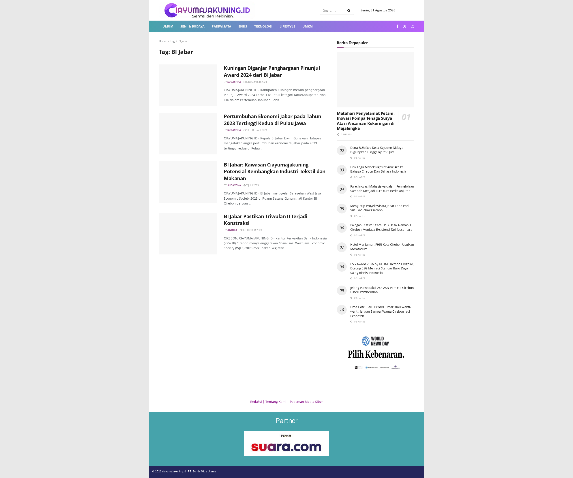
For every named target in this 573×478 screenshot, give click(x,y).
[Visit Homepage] (207, 10)
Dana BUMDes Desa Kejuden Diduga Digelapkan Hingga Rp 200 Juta (376, 149)
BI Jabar (183, 41)
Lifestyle (287, 26)
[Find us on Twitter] (404, 26)
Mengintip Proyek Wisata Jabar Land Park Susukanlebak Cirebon (379, 208)
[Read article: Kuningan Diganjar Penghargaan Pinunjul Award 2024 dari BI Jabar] (188, 85)
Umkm (307, 26)
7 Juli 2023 (252, 185)
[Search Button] (349, 10)
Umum (167, 26)
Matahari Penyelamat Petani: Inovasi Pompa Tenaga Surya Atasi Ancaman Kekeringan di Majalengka (365, 121)
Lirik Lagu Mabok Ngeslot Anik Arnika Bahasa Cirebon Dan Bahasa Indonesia (378, 169)
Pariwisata (221, 26)
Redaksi (256, 401)
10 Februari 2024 (256, 130)
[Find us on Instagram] (412, 26)
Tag (172, 41)
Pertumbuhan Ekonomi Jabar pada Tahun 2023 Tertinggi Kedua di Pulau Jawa (272, 119)
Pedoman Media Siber (306, 401)
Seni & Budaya (192, 26)
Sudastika (234, 81)
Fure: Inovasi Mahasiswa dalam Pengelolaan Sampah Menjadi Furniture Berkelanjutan (382, 188)
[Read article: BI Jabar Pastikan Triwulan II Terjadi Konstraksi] (188, 233)
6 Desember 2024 (256, 81)
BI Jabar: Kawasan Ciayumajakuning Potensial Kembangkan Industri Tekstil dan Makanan (274, 171)
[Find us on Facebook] (397, 26)
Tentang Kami (275, 401)
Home (163, 41)
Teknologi (263, 26)
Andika (232, 230)
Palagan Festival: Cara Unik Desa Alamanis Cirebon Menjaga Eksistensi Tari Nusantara (381, 227)
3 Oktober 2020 (252, 230)
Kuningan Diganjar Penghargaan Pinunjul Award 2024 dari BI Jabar (272, 71)
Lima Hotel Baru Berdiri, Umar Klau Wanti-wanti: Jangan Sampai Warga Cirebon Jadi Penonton (380, 311)
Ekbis (242, 26)
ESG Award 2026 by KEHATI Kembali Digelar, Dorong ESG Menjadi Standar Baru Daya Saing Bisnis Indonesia (382, 268)
